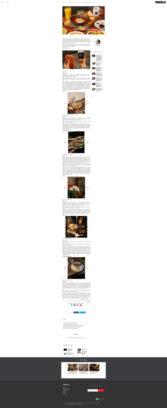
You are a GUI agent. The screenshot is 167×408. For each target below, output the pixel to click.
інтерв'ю (80, 2)
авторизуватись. (82, 337)
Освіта (87, 2)
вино (77, 2)
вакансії (64, 394)
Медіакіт (94, 2)
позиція (84, 2)
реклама (64, 393)
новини (70, 2)
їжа (72, 2)
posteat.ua (77, 303)
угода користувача (66, 388)
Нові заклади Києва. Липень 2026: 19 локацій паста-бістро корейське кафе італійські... (72, 373)
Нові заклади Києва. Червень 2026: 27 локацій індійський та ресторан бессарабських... (83, 373)
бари (75, 2)
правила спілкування (66, 389)
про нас (64, 387)
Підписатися (101, 390)
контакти (64, 392)
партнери (64, 391)
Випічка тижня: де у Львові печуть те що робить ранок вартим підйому (94, 373)
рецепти (90, 2)
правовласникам (65, 390)
